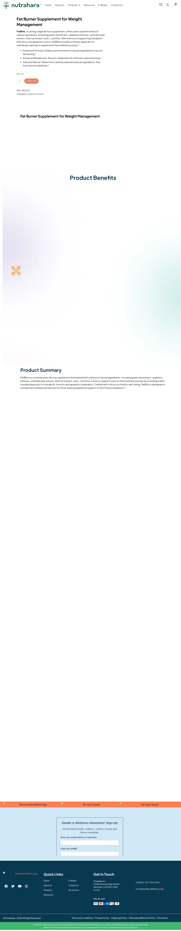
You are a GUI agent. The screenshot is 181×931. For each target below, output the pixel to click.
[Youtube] (19, 886)
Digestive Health (35, 94)
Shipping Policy (119, 917)
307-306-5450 (152, 882)
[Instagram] (26, 886)
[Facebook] (6, 886)
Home (48, 5)
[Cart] (174, 5)
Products (73, 5)
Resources (89, 5)
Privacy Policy (102, 917)
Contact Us (116, 5)
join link (160, 889)
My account (73, 890)
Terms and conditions (82, 917)
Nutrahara (10, 918)
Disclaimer (162, 917)
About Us (59, 5)
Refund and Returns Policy (142, 917)
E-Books (102, 5)
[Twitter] (13, 886)
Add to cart (31, 81)
